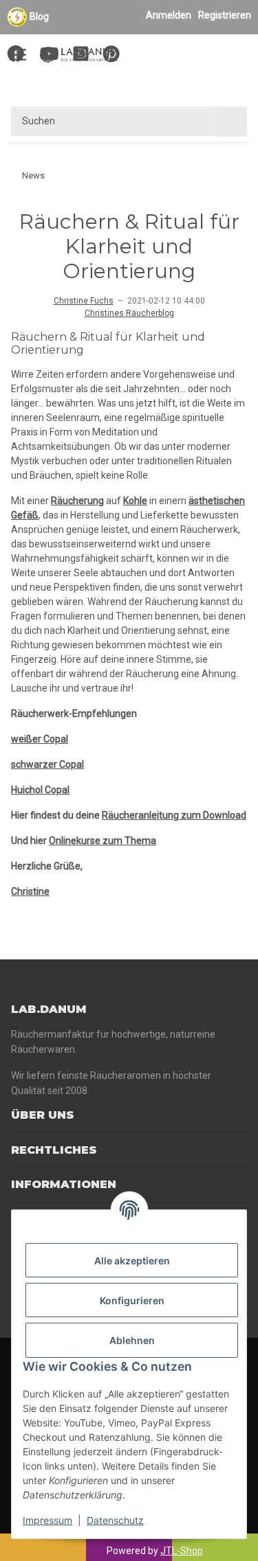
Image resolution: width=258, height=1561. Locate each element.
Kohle (135, 500)
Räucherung (77, 500)
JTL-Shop (181, 1550)
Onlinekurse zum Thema (102, 840)
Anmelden (168, 15)
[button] (180, 56)
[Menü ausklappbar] (18, 48)
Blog (39, 16)
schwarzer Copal (47, 764)
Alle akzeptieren (132, 1260)
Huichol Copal (40, 789)
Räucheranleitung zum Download (174, 815)
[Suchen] (232, 121)
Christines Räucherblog (129, 313)
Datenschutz (115, 1520)
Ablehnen (132, 1340)
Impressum (47, 1520)
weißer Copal (39, 738)
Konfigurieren (132, 1300)
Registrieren (224, 15)
